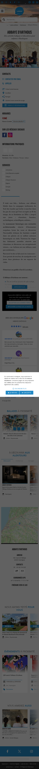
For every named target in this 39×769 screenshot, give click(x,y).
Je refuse (13, 393)
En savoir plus (20, 389)
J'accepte (27, 393)
